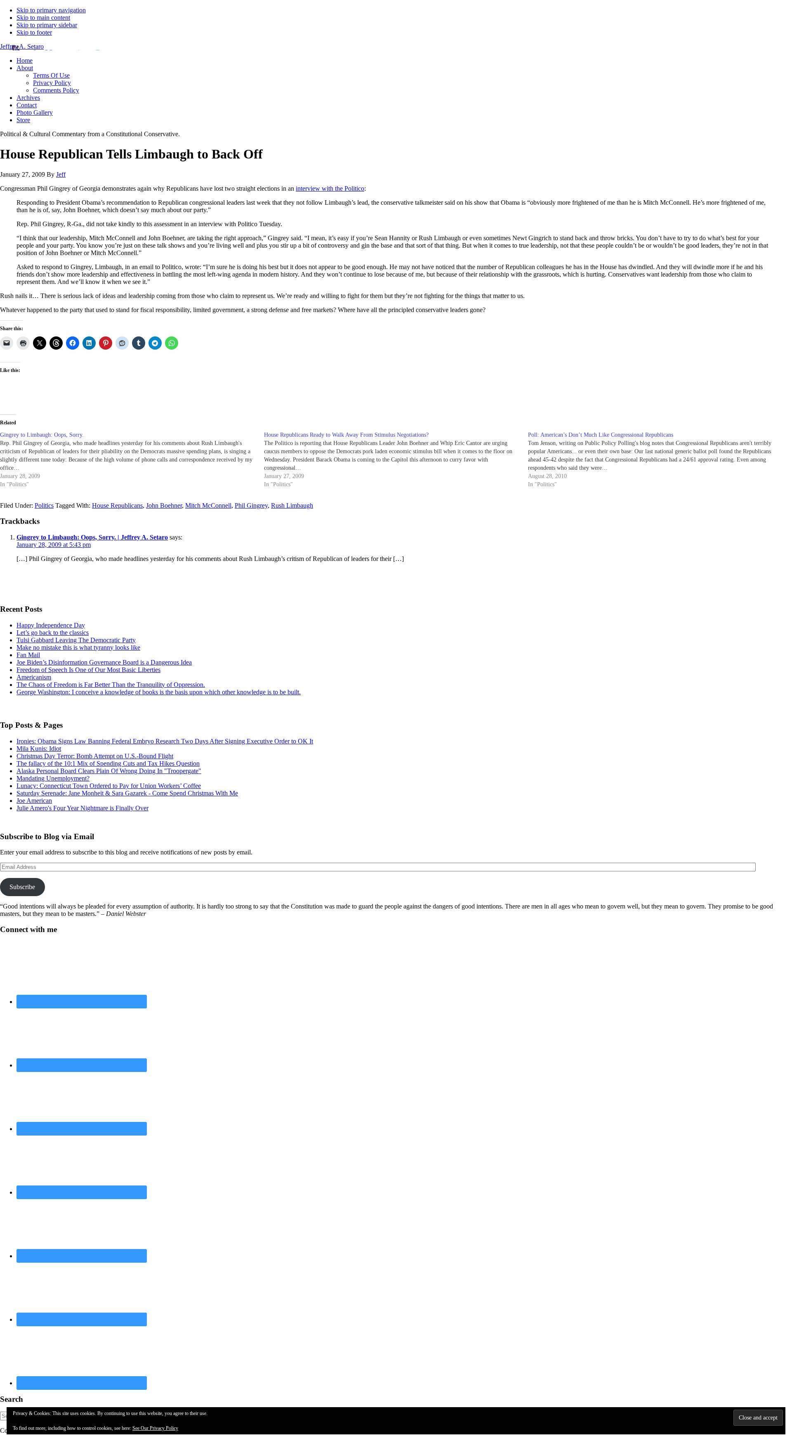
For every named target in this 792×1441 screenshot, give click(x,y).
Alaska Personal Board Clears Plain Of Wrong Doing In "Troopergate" (108, 770)
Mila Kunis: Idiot (38, 748)
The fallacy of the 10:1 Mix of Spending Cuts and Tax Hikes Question (108, 763)
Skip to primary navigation (51, 10)
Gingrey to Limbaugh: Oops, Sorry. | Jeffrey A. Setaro (92, 537)
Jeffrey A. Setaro (22, 46)
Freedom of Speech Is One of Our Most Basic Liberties (88, 669)
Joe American (34, 800)
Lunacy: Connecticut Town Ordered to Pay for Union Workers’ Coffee (108, 785)
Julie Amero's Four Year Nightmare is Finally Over (82, 808)
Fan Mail (28, 654)
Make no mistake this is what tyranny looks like (78, 647)
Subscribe (22, 886)
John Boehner (164, 505)
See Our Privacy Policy (155, 1428)
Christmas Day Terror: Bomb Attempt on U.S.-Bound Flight (94, 756)
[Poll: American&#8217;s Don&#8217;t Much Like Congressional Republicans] (660, 460)
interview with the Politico (330, 188)
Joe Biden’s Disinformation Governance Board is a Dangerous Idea (104, 662)
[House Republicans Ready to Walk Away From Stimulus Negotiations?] (396, 460)
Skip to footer (34, 32)
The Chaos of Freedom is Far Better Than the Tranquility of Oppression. (110, 684)
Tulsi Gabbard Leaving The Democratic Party (76, 640)
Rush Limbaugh (292, 505)
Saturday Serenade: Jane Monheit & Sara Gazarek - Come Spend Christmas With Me (127, 793)
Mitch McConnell (208, 505)
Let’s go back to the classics (52, 632)
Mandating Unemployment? (53, 778)
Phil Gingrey (251, 505)
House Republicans (117, 505)
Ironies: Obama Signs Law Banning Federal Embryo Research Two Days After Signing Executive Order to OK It (164, 741)
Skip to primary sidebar (46, 24)
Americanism (33, 677)
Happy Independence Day (50, 625)
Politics (44, 505)
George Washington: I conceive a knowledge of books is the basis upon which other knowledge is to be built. (158, 692)
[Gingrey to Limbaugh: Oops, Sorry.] (132, 460)
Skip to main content (43, 17)
